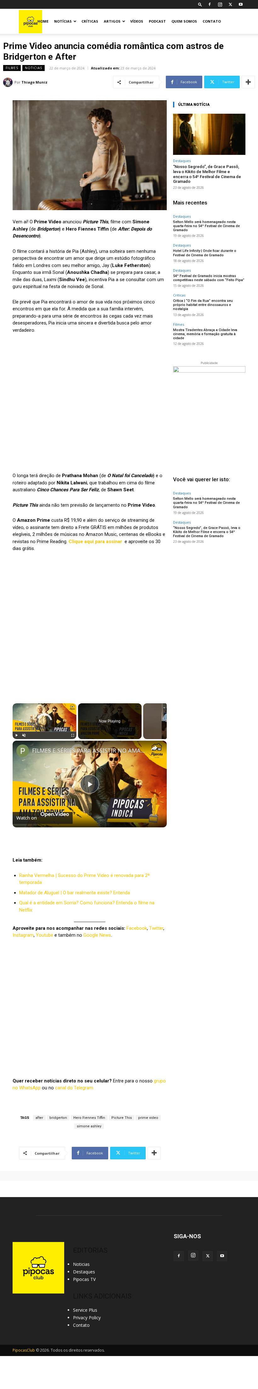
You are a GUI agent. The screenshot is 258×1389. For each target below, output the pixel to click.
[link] (22, 750)
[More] (248, 82)
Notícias (63, 21)
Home (42, 21)
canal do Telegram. (74, 1088)
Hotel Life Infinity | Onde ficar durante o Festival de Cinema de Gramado (204, 253)
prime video (148, 1118)
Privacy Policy (87, 1318)
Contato (212, 21)
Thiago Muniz (34, 82)
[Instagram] (220, 4)
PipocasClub (24, 1350)
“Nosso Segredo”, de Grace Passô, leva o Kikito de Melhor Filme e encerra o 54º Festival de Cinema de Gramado (207, 174)
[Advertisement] (209, 589)
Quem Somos (184, 21)
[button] (200, 4)
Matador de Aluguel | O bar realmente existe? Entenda (74, 893)
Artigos (112, 21)
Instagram (23, 935)
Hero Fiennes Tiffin (89, 1118)
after (39, 1118)
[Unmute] (24, 735)
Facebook (136, 928)
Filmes (12, 68)
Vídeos (136, 21)
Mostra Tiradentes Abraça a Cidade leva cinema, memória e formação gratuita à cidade (205, 334)
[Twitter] (230, 4)
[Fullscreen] (72, 735)
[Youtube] (240, 4)
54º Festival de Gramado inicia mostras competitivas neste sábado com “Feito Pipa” (208, 278)
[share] (154, 747)
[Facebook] (209, 4)
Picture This (121, 1118)
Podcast (157, 21)
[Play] (16, 735)
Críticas (89, 21)
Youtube (44, 935)
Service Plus (85, 1310)
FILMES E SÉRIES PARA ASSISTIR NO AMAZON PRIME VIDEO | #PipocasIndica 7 (88, 750)
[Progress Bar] (44, 731)
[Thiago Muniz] (8, 82)
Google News (97, 935)
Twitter (156, 928)
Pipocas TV (84, 1279)
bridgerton (58, 1118)
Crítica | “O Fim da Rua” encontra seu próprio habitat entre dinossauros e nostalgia (203, 305)
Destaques (182, 160)
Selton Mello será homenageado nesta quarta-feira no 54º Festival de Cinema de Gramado (206, 226)
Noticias (33, 68)
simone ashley (89, 1126)
